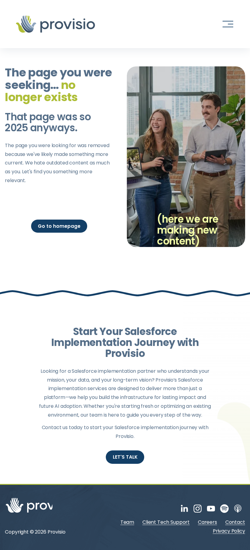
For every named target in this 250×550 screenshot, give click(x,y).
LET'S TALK (125, 457)
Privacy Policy (229, 530)
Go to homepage (59, 226)
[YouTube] (211, 508)
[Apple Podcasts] (238, 508)
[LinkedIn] (184, 508)
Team (127, 522)
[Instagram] (197, 508)
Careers (207, 522)
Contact (235, 522)
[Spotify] (224, 508)
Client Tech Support (166, 522)
